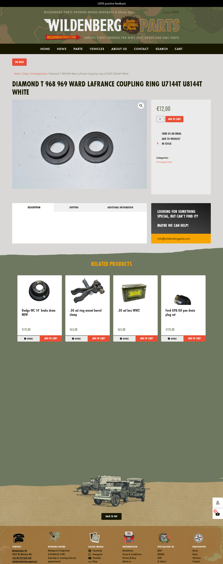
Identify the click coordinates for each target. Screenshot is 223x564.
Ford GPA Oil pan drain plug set (180, 312)
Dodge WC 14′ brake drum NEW (38, 312)
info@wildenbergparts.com (173, 238)
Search (162, 49)
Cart (179, 49)
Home (45, 49)
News (62, 49)
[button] (141, 105)
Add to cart (174, 119)
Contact (141, 49)
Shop (25, 73)
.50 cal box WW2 (129, 310)
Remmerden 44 (19, 550)
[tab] (33, 207)
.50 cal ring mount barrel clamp (86, 312)
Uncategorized (39, 73)
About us (119, 49)
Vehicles (97, 49)
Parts (78, 49)
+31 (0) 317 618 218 (21, 558)
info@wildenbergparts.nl (24, 561)
